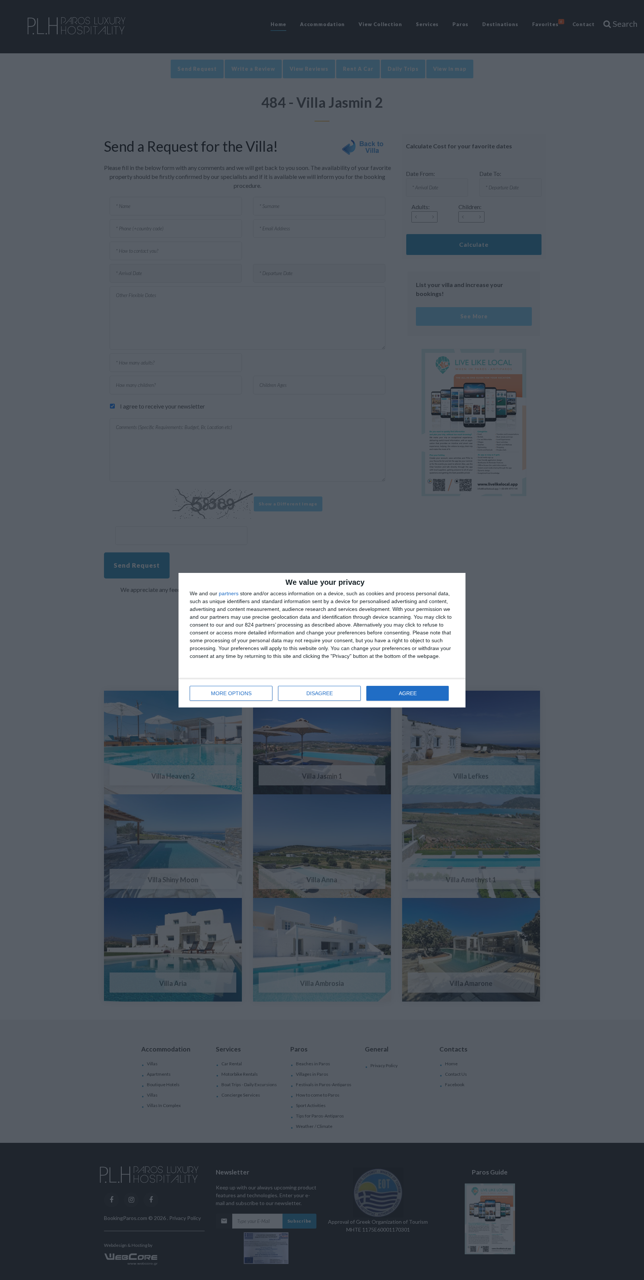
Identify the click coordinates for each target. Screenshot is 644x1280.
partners (229, 593)
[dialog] (322, 640)
